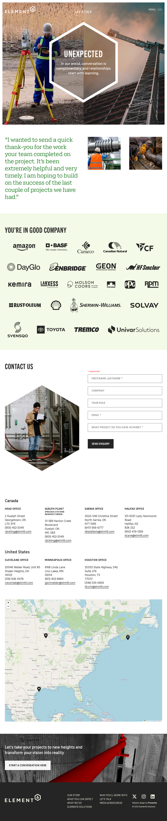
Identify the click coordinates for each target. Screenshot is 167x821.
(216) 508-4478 (14, 579)
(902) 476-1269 (134, 531)
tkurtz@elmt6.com (97, 586)
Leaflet (146, 720)
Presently (152, 803)
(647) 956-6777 (94, 527)
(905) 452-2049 (14, 527)
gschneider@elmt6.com (60, 583)
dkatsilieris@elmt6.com (99, 531)
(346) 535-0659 (94, 583)
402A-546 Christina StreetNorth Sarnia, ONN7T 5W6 (101, 520)
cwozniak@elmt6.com (19, 583)
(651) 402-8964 (54, 579)
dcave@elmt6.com (137, 535)
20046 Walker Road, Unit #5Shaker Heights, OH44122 (22, 571)
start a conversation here (28, 765)
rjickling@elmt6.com (18, 531)
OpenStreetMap (153, 720)
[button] (128, 636)
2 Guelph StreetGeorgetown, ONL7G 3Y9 (15, 520)
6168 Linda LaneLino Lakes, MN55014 (55, 571)
